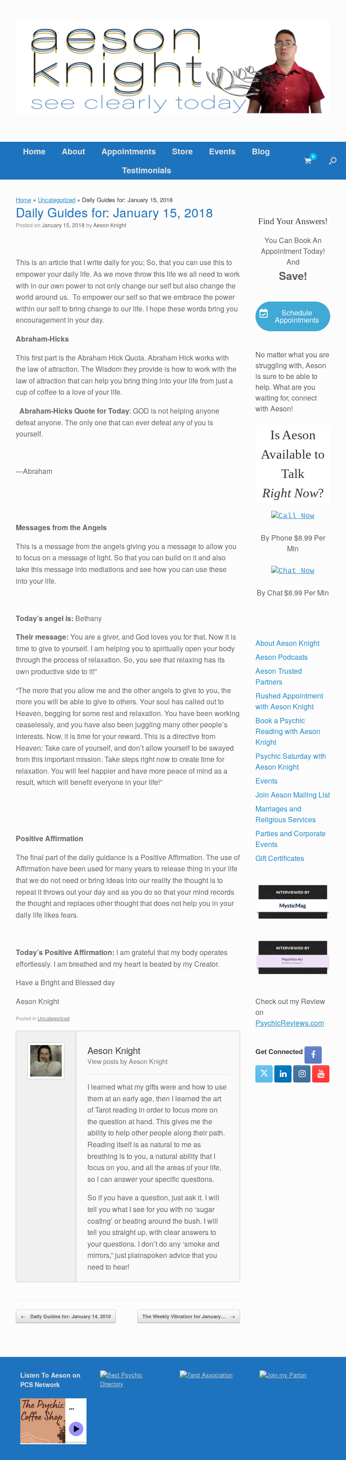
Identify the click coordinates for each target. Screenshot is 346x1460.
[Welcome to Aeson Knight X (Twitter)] (264, 1073)
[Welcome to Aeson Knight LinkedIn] (282, 1073)
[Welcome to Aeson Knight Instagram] (301, 1073)
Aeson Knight (109, 225)
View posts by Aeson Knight (127, 1061)
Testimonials (146, 170)
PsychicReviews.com (289, 1023)
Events (222, 151)
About (73, 151)
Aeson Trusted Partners (278, 676)
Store (182, 151)
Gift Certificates (279, 858)
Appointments (128, 151)
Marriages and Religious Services (285, 814)
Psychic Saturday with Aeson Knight (290, 761)
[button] (332, 161)
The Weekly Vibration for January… (188, 1316)
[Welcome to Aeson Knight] (173, 67)
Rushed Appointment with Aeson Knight (289, 701)
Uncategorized (56, 199)
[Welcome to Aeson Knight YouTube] (320, 1073)
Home (34, 151)
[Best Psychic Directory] (133, 1383)
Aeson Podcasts (281, 657)
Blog (261, 151)
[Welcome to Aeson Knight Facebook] (313, 1054)
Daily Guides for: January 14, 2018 (66, 1316)
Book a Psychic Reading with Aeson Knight (287, 731)
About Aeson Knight (287, 643)
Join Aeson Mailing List (292, 794)
